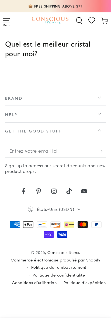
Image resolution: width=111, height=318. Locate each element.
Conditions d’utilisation (34, 282)
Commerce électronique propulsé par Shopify (55, 260)
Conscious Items (63, 252)
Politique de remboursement (59, 267)
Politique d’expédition (85, 282)
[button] (79, 20)
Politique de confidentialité (59, 275)
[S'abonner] (102, 151)
